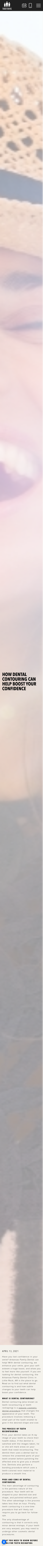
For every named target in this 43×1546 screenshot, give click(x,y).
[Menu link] (38, 5)
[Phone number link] (30, 5)
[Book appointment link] (24, 5)
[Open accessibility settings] (4, 1542)
